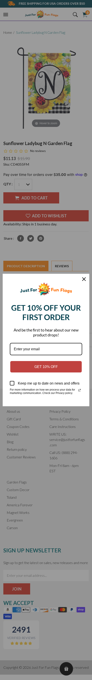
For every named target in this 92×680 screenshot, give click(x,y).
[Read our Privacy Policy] (79, 390)
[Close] (84, 279)
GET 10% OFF (46, 367)
